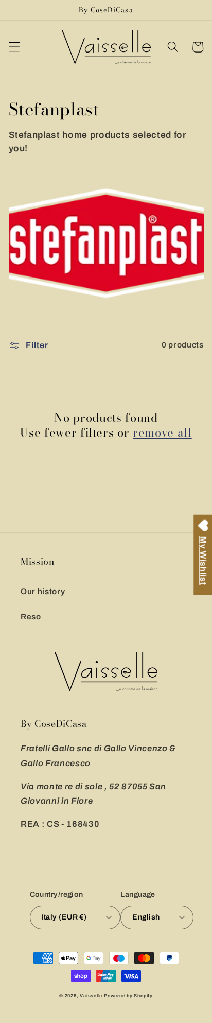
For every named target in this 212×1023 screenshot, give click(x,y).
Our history (43, 591)
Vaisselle (91, 995)
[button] (14, 46)
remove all (162, 432)
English (146, 917)
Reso (31, 616)
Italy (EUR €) (64, 917)
